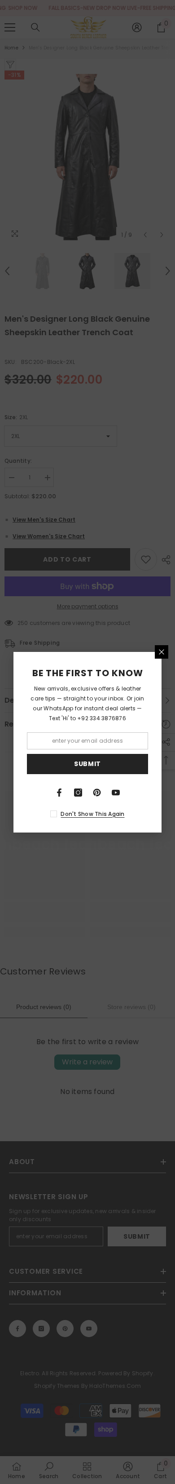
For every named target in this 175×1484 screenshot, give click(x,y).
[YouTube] (115, 792)
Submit (87, 763)
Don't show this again (92, 814)
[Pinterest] (97, 792)
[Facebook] (59, 792)
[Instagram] (78, 792)
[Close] (161, 652)
